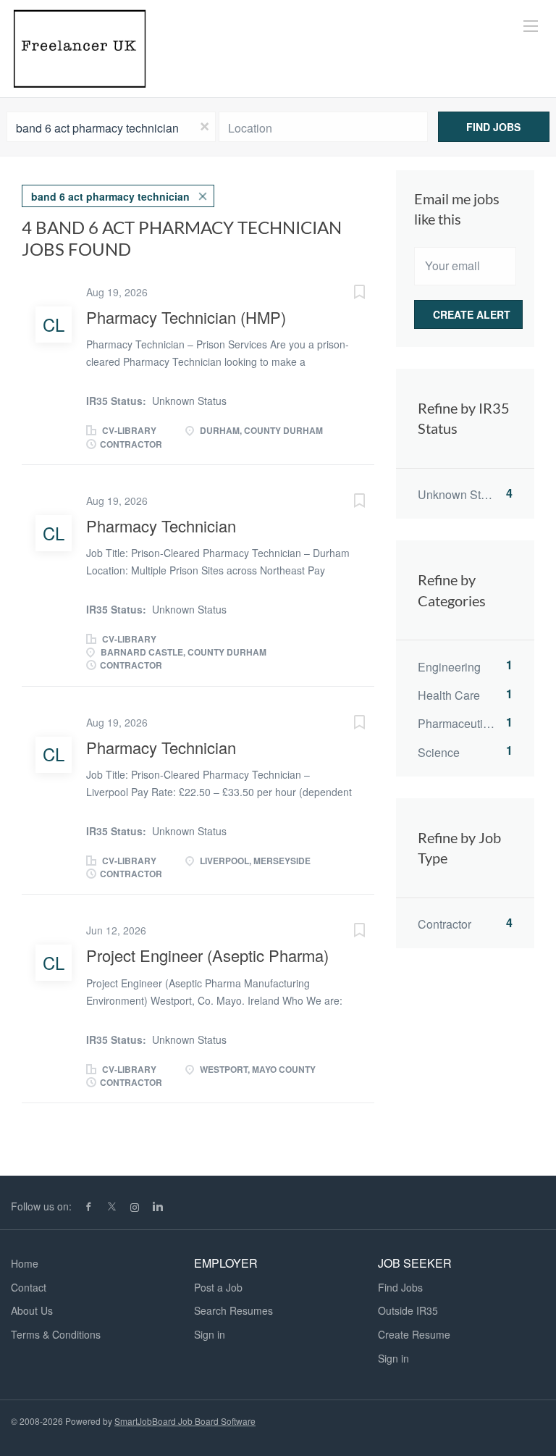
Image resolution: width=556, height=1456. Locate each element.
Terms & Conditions (56, 1334)
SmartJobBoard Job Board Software (185, 1421)
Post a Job (218, 1287)
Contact (28, 1287)
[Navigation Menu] (530, 26)
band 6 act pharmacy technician (110, 196)
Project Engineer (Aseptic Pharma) (207, 955)
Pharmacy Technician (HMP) (186, 317)
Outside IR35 (408, 1310)
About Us (32, 1310)
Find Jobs (493, 127)
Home (24, 1263)
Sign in (209, 1334)
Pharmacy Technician (161, 525)
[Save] (345, 293)
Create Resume (414, 1334)
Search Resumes (233, 1310)
